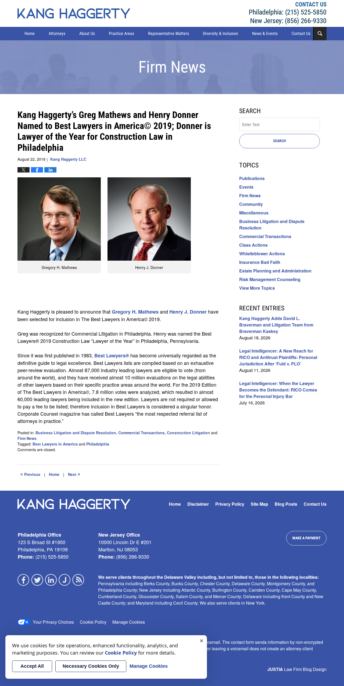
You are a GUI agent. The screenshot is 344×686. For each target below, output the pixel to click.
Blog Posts (286, 504)
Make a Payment (306, 538)
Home (29, 33)
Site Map (259, 504)
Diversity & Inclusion (220, 33)
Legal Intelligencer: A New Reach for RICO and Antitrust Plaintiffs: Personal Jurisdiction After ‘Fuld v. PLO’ (278, 357)
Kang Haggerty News (73, 13)
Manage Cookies (128, 622)
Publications (252, 178)
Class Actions (253, 245)
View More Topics (257, 288)
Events (246, 187)
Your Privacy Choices (53, 622)
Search (279, 141)
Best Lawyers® (111, 355)
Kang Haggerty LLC (288, 13)
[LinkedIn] (51, 580)
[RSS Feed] (78, 580)
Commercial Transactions (141, 432)
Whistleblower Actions (262, 253)
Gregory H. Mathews (135, 311)
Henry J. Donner (188, 311)
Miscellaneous (253, 213)
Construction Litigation (188, 432)
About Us (87, 33)
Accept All (32, 666)
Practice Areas (121, 33)
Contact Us (301, 33)
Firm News (27, 438)
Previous (30, 473)
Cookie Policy (93, 622)
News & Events (265, 33)
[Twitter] (37, 580)
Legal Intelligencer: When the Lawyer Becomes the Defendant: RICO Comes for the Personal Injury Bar (278, 389)
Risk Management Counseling (269, 279)
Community (251, 204)
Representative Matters (168, 33)
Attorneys (57, 33)
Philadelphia (97, 444)
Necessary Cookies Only (91, 666)
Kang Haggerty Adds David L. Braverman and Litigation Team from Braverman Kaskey (276, 324)
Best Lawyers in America (55, 444)
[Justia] (65, 580)
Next (74, 473)
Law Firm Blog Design (297, 669)
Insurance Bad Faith (259, 262)
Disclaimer (198, 504)
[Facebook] (23, 580)
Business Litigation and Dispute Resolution (75, 432)
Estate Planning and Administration (275, 271)
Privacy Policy (229, 504)
